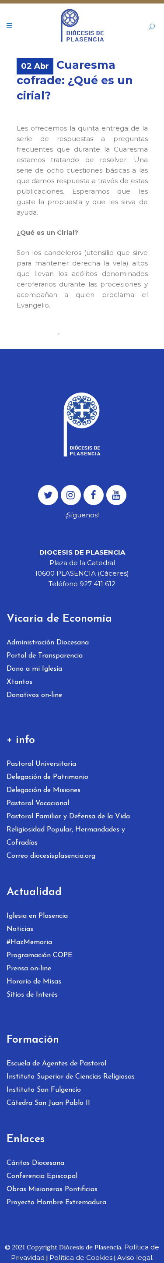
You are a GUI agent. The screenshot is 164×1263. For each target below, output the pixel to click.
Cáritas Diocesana (35, 1163)
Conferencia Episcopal (42, 1176)
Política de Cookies (80, 1257)
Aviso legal (134, 1257)
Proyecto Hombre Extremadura (56, 1202)
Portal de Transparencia (45, 655)
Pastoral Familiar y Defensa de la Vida (68, 816)
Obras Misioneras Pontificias (52, 1189)
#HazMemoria (29, 942)
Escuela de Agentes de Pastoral (56, 1063)
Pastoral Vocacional (38, 803)
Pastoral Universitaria (41, 764)
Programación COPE (39, 955)
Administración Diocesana (48, 642)
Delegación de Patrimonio (47, 777)
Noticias (20, 929)
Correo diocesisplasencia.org (51, 856)
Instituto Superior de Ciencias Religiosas (71, 1076)
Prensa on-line (29, 968)
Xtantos (19, 682)
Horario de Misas (34, 981)
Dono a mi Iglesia (34, 668)
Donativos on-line (34, 695)
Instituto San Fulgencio (44, 1089)
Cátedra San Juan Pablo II (48, 1103)
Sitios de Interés (32, 994)
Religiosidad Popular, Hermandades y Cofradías (66, 836)
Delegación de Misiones (43, 790)
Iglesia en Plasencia (37, 916)
